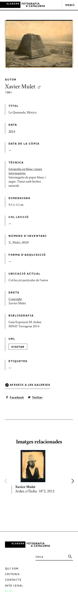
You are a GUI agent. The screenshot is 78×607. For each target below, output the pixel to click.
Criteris (12, 574)
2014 (12, 131)
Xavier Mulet (20, 87)
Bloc (9, 591)
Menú (70, 5)
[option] (39, 472)
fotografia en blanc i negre (25, 169)
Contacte (13, 579)
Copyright (15, 299)
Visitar (18, 347)
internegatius (17, 173)
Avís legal (14, 585)
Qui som (12, 568)
